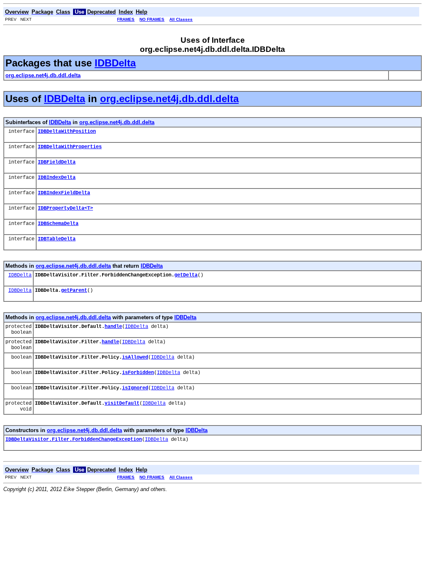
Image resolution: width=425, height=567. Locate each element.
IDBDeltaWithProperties (70, 147)
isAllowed (135, 357)
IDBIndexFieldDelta (64, 193)
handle (113, 327)
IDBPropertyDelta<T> (65, 208)
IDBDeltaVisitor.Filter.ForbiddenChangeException (73, 439)
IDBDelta (115, 62)
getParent (74, 290)
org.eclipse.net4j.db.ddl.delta (169, 98)
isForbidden (138, 373)
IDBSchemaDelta (58, 224)
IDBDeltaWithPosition (67, 131)
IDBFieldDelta (57, 162)
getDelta (186, 275)
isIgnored (135, 388)
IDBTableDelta (57, 239)
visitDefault (122, 403)
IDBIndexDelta (57, 178)
